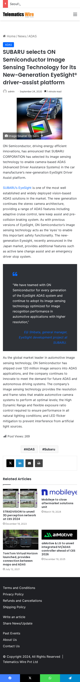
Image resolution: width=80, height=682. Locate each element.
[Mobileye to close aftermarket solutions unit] (59, 492)
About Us (10, 640)
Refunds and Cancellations (22, 601)
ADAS (32, 36)
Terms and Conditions (19, 588)
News (22, 36)
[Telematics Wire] (18, 14)
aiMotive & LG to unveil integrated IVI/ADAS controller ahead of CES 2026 (58, 548)
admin (11, 91)
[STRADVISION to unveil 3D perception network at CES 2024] (20, 498)
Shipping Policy (14, 607)
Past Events (11, 633)
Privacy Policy (13, 594)
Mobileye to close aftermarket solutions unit (57, 503)
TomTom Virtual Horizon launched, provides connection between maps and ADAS (20, 558)
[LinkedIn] (20, 463)
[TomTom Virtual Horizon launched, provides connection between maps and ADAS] (20, 540)
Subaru (49, 449)
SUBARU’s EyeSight (17, 188)
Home (11, 36)
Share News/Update (17, 623)
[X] (10, 463)
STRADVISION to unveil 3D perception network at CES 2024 (19, 515)
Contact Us (11, 646)
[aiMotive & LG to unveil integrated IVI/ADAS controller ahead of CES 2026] (59, 535)
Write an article (14, 617)
